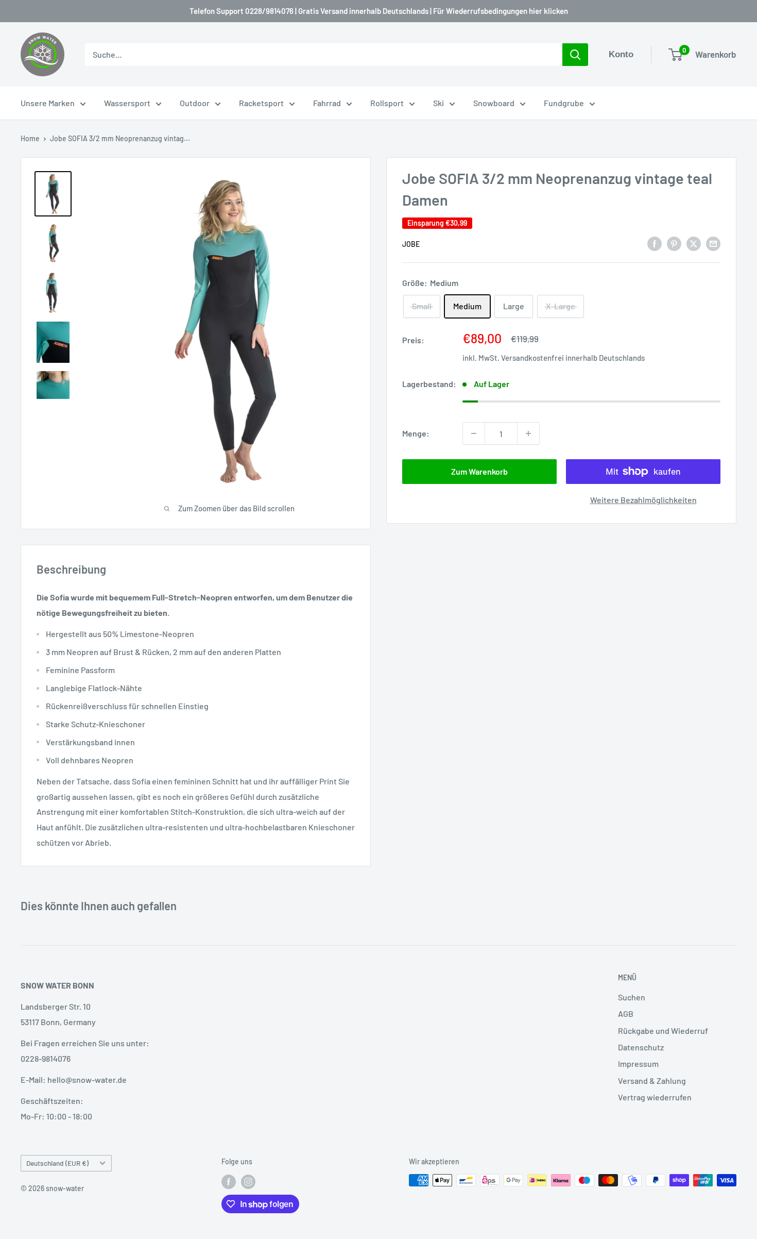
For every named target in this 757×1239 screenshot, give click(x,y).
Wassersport (127, 103)
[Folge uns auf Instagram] (248, 1181)
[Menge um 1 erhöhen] (528, 433)
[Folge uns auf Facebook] (228, 1181)
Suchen (631, 997)
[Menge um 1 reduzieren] (474, 433)
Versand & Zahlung (652, 1080)
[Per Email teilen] (713, 243)
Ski (438, 103)
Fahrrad (327, 103)
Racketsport (261, 103)
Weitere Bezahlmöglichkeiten (643, 500)
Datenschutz (641, 1047)
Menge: (415, 433)
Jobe (411, 244)
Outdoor (195, 103)
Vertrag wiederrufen (655, 1097)
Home (30, 138)
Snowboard (493, 103)
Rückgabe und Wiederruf (663, 1030)
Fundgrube (564, 103)
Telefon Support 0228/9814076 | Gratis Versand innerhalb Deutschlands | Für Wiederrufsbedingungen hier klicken (379, 10)
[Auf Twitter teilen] (693, 243)
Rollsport (387, 103)
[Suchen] (575, 54)
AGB (625, 1013)
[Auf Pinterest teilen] (674, 243)
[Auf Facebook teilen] (654, 243)
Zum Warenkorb (479, 471)
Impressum (638, 1063)
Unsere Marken (48, 103)
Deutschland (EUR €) (57, 1163)
